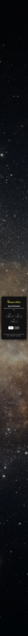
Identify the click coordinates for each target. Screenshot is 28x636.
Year (14, 319)
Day (18, 314)
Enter (11, 327)
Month (9, 314)
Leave (16, 327)
